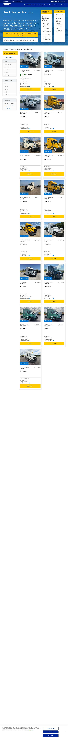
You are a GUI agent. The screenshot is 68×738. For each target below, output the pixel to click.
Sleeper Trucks (9, 106)
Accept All (50, 735)
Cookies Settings (50, 728)
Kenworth (7, 69)
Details (29, 89)
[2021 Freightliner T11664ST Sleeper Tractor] (30, 102)
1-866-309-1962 (61, 1)
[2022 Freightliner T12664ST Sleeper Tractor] (30, 60)
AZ (6, 89)
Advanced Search (10, 53)
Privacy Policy (31, 729)
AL (6, 86)
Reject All (51, 731)
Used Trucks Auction (17, 1)
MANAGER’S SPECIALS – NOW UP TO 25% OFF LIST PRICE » (20, 34)
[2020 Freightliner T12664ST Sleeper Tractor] (54, 102)
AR (6, 92)
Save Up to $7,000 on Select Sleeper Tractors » (20, 40)
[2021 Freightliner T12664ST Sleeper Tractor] (30, 187)
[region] (34, 731)
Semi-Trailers (47, 5)
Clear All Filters (9, 57)
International (8, 67)
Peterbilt (6, 72)
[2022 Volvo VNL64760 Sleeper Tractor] (30, 272)
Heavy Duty (40, 5)
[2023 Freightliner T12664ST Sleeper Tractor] (54, 60)
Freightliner (8, 64)
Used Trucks (6, 1)
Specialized (55, 5)
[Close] (65, 731)
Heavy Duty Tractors (9, 103)
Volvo (6, 75)
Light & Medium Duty (30, 5)
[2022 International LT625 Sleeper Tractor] (30, 145)
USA (5, 83)
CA (6, 94)
